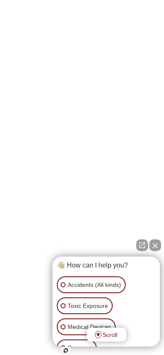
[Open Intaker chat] (66, 350)
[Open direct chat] (142, 245)
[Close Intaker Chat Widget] (155, 245)
